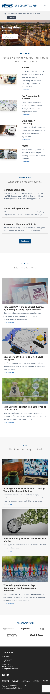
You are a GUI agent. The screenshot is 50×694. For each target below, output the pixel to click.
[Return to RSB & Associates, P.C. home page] (19, 6)
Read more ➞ (25, 322)
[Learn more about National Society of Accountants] (15, 681)
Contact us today (9, 37)
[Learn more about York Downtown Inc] (36, 681)
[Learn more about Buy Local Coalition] (45, 681)
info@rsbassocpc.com (10, 669)
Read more (25, 241)
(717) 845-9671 (7, 665)
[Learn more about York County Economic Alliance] (25, 681)
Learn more (11, 17)
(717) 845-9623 (8, 667)
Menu (46, 5)
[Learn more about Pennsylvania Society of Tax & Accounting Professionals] (6, 681)
